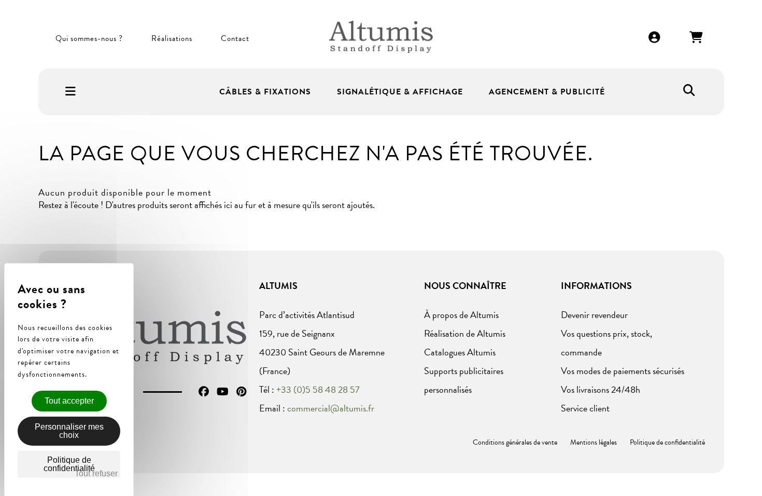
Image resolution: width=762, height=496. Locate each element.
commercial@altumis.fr (330, 408)
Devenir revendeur (594, 315)
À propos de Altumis (461, 315)
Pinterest (241, 392)
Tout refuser (96, 473)
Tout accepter (69, 400)
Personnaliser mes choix (69, 430)
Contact (235, 38)
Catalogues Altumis (460, 352)
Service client (585, 408)
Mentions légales (593, 442)
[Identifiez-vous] (654, 38)
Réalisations (171, 38)
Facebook (204, 392)
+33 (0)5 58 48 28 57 (318, 389)
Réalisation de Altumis (464, 333)
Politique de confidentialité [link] (69, 464)
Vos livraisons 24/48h (600, 389)
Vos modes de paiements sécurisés (622, 371)
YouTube (223, 392)
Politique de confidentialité (667, 442)
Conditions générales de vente (515, 442)
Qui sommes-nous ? (89, 38)
